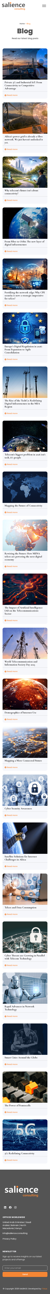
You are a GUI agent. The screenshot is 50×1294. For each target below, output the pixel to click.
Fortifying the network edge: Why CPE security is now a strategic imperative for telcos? (25, 295)
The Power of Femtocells (18, 1105)
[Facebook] (10, 1207)
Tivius (44, 1288)
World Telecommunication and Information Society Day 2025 (21, 663)
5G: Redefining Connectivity (19, 1153)
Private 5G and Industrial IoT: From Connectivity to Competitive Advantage (23, 85)
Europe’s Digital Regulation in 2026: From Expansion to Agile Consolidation (23, 349)
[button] (44, 6)
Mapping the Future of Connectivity (23, 505)
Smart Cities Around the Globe (21, 1057)
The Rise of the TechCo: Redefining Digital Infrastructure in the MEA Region (23, 403)
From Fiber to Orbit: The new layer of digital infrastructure (24, 243)
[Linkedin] (5, 1207)
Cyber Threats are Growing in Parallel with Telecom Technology (25, 957)
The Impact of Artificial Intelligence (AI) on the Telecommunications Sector (24, 610)
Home (22, 24)
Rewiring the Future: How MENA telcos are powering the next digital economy (23, 556)
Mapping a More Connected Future (23, 760)
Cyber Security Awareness (18, 808)
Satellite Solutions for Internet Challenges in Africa (21, 858)
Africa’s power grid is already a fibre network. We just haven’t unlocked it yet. (24, 139)
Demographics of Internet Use (20, 712)
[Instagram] (15, 1207)
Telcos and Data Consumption (20, 907)
